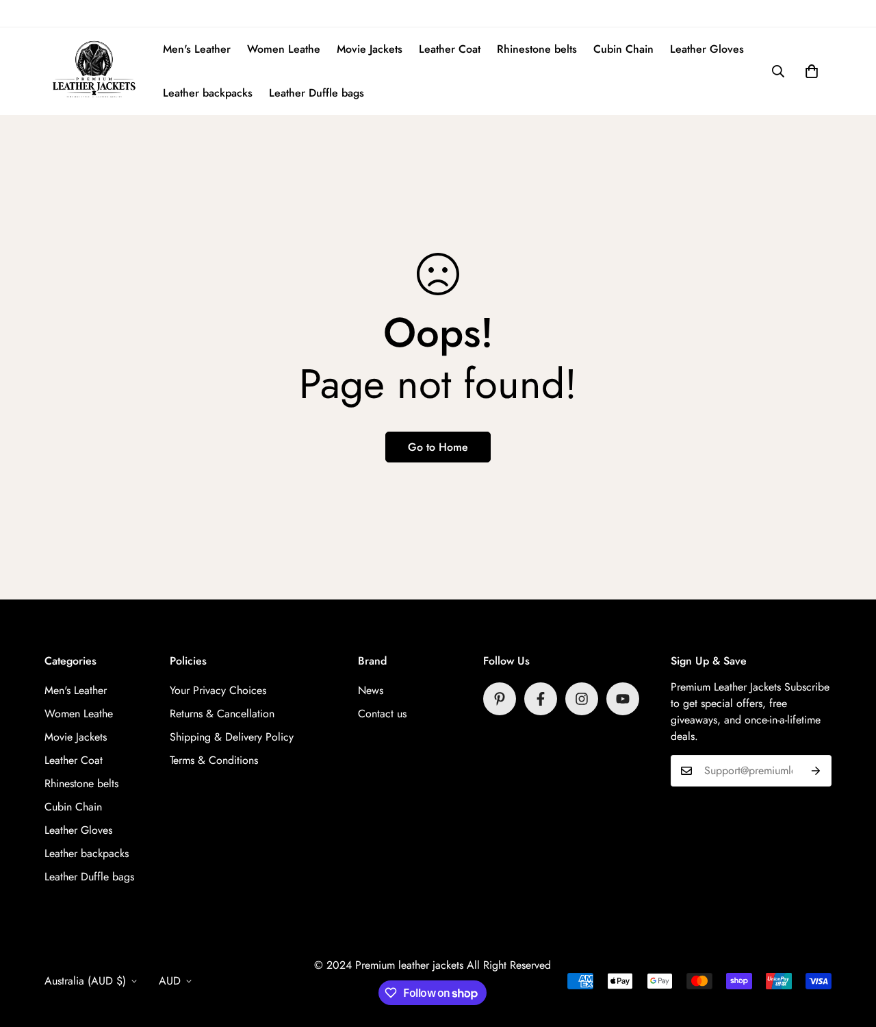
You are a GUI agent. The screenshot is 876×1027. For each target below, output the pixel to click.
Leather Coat (449, 49)
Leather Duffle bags (316, 93)
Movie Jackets (369, 49)
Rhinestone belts (537, 49)
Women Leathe (283, 49)
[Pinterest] (499, 698)
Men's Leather (197, 49)
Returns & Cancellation (222, 713)
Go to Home (438, 447)
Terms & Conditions (214, 760)
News (370, 690)
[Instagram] (581, 698)
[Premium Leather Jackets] (94, 71)
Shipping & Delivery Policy (232, 737)
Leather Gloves (707, 49)
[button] (811, 71)
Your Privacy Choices (218, 690)
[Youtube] (622, 698)
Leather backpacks (208, 93)
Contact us (382, 713)
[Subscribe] (816, 771)
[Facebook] (540, 698)
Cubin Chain (623, 49)
